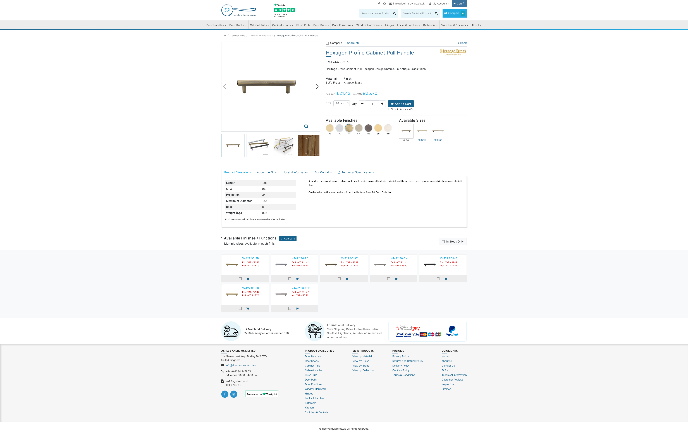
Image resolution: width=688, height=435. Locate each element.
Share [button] (351, 43)
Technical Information (454, 374)
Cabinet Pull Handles (261, 35)
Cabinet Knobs (281, 25)
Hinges (389, 25)
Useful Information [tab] (296, 172)
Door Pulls (320, 25)
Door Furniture (341, 25)
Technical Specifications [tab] (358, 172)
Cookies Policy (400, 370)
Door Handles (215, 25)
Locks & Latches (407, 25)
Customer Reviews (452, 379)
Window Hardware (368, 25)
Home (445, 356)
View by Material (362, 356)
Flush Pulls (303, 25)
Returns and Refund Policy (407, 360)
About (475, 25)
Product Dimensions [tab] (237, 172)
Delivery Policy (401, 365)
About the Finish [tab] (267, 172)
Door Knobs (236, 25)
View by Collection (363, 370)
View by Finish (360, 360)
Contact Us (448, 365)
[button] (317, 86)
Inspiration (448, 384)
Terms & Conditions (403, 374)
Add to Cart (403, 104)
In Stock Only (455, 241)
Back (463, 43)
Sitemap (446, 388)
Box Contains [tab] (323, 172)
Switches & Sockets (453, 25)
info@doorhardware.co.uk (409, 3)
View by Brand (360, 365)
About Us (447, 360)
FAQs (445, 370)
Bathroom (429, 25)
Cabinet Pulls (258, 25)
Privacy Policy (400, 356)
